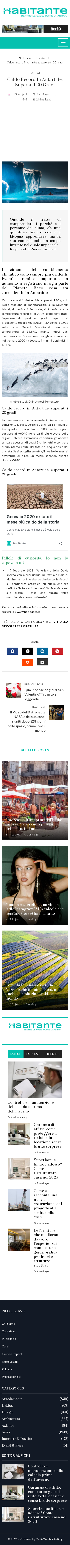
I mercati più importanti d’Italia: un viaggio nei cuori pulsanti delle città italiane (34, 824)
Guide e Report (12, 1354)
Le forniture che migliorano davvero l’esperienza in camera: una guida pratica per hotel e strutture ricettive (47, 1248)
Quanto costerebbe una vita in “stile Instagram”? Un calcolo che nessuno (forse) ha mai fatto (35, 909)
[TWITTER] (27, 651)
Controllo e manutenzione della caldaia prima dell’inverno (31, 1107)
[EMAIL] (42, 661)
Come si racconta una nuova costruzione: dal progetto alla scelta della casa (48, 1204)
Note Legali (10, 1361)
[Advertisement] (35, 131)
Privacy (7, 1369)
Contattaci (9, 1331)
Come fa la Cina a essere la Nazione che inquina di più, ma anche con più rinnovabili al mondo (33, 992)
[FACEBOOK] (12, 651)
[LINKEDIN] (42, 651)
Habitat (35, 73)
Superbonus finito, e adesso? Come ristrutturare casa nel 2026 (47, 1515)
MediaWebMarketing (49, 1539)
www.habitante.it (28, 611)
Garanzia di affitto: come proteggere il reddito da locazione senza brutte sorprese (48, 1136)
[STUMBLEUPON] (27, 662)
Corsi (5, 1346)
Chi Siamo (8, 1323)
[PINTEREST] (57, 651)
